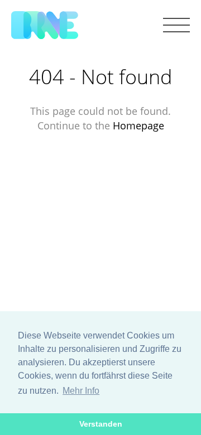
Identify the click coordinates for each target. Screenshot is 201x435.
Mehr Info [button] (81, 390)
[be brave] (44, 25)
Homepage (138, 125)
